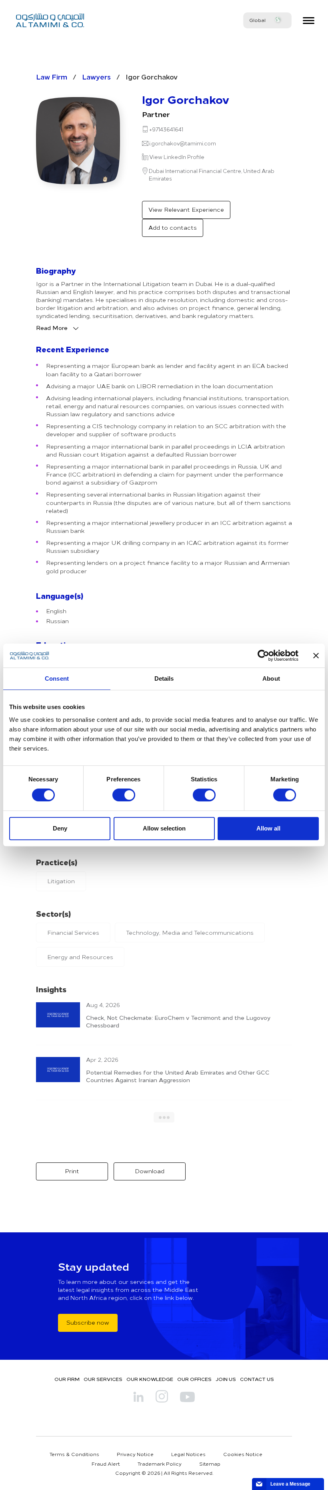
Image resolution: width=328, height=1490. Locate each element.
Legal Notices (188, 1454)
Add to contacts (172, 227)
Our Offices (194, 1379)
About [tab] (271, 678)
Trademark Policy (160, 1463)
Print (72, 1171)
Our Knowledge (149, 1379)
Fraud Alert (106, 1463)
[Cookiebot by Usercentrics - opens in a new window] (263, 656)
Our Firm (67, 1379)
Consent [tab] (57, 678)
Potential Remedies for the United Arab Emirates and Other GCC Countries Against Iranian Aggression (178, 1076)
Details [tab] (164, 678)
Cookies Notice (242, 1454)
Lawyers (96, 76)
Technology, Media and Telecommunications (190, 932)
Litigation (61, 881)
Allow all (268, 828)
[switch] (123, 795)
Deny (60, 828)
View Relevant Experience (186, 209)
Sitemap (209, 1463)
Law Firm (51, 76)
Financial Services (73, 932)
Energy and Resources (80, 957)
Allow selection (164, 828)
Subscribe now (87, 1322)
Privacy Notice (135, 1454)
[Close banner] (316, 655)
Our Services (103, 1379)
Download (149, 1171)
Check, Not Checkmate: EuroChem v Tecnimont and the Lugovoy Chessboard (178, 1021)
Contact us (257, 1379)
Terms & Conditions (74, 1454)
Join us (226, 1379)
